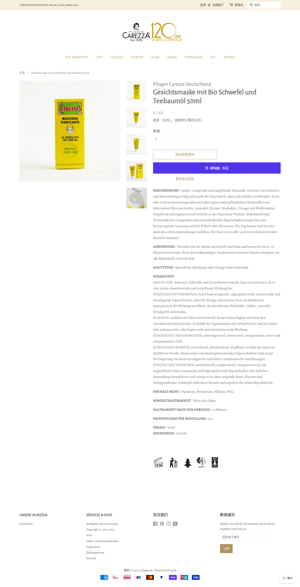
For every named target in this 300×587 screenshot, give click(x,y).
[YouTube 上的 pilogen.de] (175, 524)
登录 (203, 5)
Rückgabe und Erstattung (102, 524)
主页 (22, 73)
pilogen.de (146, 570)
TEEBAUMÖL (193, 57)
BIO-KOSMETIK (77, 57)
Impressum (93, 547)
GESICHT (117, 57)
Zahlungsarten (95, 552)
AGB (89, 535)
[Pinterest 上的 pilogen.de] (162, 524)
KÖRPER (137, 57)
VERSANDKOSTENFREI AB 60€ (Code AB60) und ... (50, 5)
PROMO (229, 57)
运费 (197, 120)
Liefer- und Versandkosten (102, 541)
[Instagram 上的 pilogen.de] (168, 524)
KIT (213, 57)
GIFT (99, 57)
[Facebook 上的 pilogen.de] (155, 524)
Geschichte (26, 524)
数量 (156, 131)
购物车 (239, 5)
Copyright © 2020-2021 (100, 529)
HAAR (155, 57)
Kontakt (91, 558)
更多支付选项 (185, 179)
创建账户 (218, 5)
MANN (172, 57)
